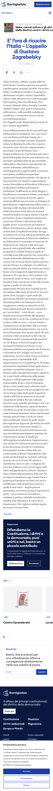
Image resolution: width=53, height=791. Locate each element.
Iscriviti (41, 672)
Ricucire (7, 514)
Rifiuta (27, 785)
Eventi (6, 739)
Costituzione (11, 719)
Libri (5, 581)
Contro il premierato (16, 622)
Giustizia (33, 719)
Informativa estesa (23, 765)
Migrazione (34, 724)
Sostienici (34, 564)
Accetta (26, 771)
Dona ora (9, 711)
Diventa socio (43, 4)
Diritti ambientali (14, 724)
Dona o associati (35, 735)
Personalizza (26, 778)
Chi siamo (6, 13)
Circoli (6, 735)
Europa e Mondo (13, 728)
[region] (26, 766)
